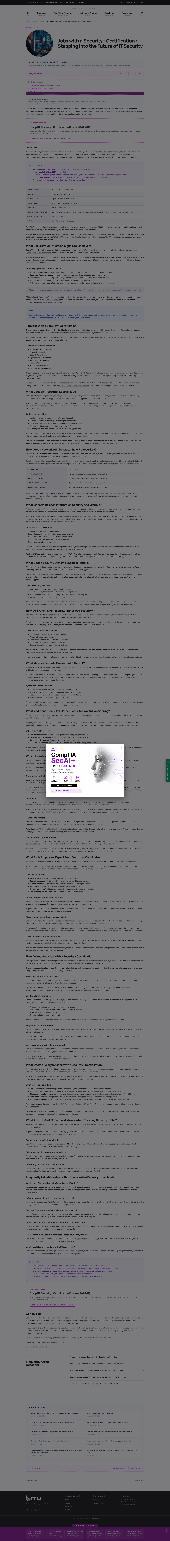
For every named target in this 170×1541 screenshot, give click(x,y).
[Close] (85, 746)
